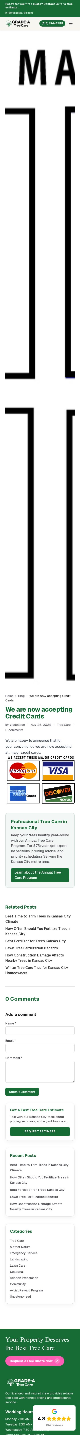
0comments (14, 730)
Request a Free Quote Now (34, 1361)
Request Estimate (40, 1131)
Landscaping (19, 1259)
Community (18, 1284)
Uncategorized (20, 1297)
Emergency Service (24, 1253)
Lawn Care (17, 1266)
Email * (10, 1041)
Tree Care (64, 725)
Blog (21, 696)
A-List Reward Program (26, 1290)
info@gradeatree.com (19, 13)
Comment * (13, 1058)
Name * (10, 1023)
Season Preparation (24, 1278)
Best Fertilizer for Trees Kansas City (35, 941)
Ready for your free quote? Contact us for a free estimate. (39, 5)
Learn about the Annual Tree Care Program (37, 875)
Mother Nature (20, 1247)
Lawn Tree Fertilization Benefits (31, 948)
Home (9, 696)
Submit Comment (22, 1092)
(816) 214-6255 (52, 23)
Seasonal (17, 1272)
